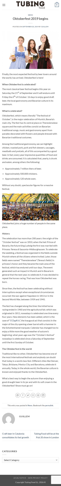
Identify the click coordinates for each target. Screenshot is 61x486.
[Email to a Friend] (33, 395)
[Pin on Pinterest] (38, 395)
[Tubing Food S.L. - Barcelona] (30, 5)
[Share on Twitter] (28, 395)
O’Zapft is (15, 320)
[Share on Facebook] (22, 395)
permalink (49, 405)
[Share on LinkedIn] (43, 395)
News (30, 15)
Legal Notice (19, 478)
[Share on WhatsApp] (17, 395)
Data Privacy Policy (38, 478)
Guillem (45, 27)
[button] (4, 4)
